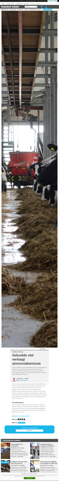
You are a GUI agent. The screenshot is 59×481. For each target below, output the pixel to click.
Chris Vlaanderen (22, 380)
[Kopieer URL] (25, 419)
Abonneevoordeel (47, 9)
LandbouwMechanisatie (31, 1)
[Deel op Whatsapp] (19, 419)
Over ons (33, 4)
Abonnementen (19, 4)
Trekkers (26, 9)
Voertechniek (20, 9)
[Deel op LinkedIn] (23, 419)
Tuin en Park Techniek (41, 1)
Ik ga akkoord (29, 478)
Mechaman (22, 1)
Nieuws (3, 4)
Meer (38, 9)
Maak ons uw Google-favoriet (21, 416)
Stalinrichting (21, 422)
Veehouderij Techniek (52, 1)
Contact (38, 4)
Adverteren (26, 4)
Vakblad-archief (10, 4)
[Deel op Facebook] (21, 419)
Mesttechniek (33, 9)
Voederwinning (12, 9)
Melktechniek (5, 9)
